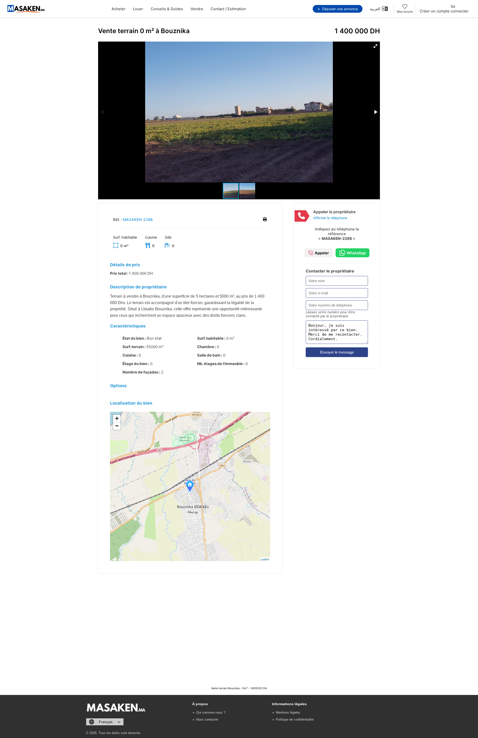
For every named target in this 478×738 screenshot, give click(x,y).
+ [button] (117, 418)
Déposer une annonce (339, 9)
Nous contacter (207, 719)
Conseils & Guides (167, 8)
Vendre (196, 8)
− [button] (117, 426)
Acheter (118, 8)
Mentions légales (288, 712)
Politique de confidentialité (295, 719)
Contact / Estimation (228, 8)
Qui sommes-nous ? (210, 712)
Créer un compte (435, 11)
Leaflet (265, 559)
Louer (138, 8)
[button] (375, 46)
